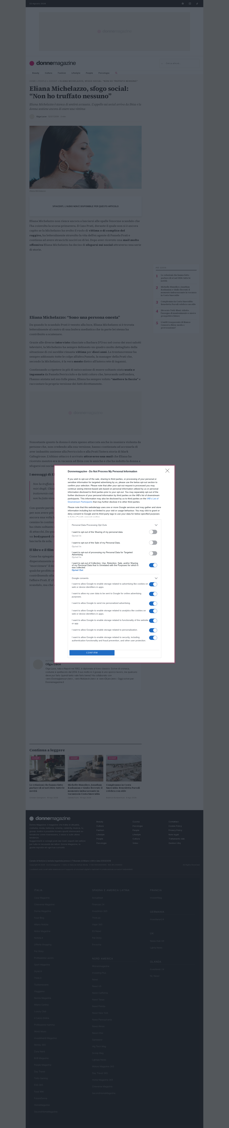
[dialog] (114, 564)
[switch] (153, 532)
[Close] (168, 472)
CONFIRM (92, 653)
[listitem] (114, 525)
